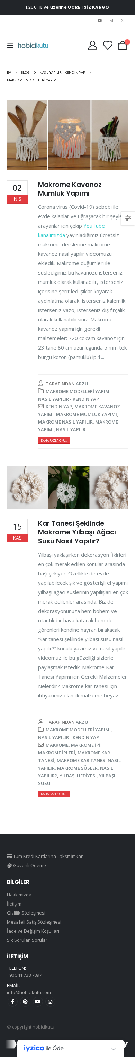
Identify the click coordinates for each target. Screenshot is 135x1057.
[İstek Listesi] (107, 45)
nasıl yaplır (71, 429)
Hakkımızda (19, 895)
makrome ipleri (56, 752)
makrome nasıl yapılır (65, 422)
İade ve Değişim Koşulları (33, 931)
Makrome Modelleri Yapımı (78, 391)
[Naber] (123, 20)
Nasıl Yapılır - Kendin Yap (68, 399)
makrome (57, 745)
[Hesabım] (92, 45)
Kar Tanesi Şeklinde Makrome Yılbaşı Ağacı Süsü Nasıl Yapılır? (77, 532)
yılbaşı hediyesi (78, 775)
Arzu (82, 383)
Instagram (50, 1002)
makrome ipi (85, 745)
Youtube (38, 1002)
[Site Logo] (33, 45)
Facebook (13, 1002)
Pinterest (25, 1002)
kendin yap (59, 406)
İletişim (14, 904)
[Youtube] (100, 20)
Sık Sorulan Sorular (27, 940)
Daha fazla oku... (54, 440)
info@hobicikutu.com (29, 992)
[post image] (67, 135)
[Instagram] (111, 20)
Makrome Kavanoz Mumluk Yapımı (70, 189)
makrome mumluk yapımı (86, 414)
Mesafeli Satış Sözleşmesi (34, 922)
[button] (12, 45)
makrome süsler (77, 768)
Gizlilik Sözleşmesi (26, 913)
